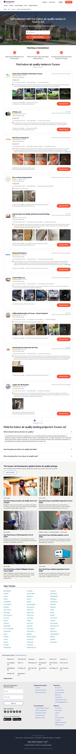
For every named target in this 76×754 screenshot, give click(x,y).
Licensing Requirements (61, 702)
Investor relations (59, 717)
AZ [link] (9, 9)
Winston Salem (31, 637)
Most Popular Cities (8, 655)
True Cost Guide (59, 690)
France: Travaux (19, 737)
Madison (52, 639)
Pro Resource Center (40, 713)
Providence (53, 602)
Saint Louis (30, 615)
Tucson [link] (13, 9)
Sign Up (68, 2)
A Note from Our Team (60, 699)
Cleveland (30, 642)
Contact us (58, 720)
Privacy (29, 742)
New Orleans (31, 593)
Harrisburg (53, 593)
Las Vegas (30, 618)
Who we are (58, 710)
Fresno (6, 599)
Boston (29, 599)
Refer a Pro (58, 695)
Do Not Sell (39, 742)
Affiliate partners (59, 725)
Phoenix (6, 593)
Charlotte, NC (22, 659)
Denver (6, 620)
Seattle (52, 637)
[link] (38, 75)
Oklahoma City (31, 647)
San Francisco (8, 615)
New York (30, 623)
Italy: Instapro (38, 737)
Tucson (6, 596)
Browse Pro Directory (40, 690)
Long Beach (7, 602)
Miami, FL (20, 663)
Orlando (6, 637)
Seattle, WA (10, 673)
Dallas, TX (42, 659)
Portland (53, 591)
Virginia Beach (54, 634)
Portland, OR (21, 668)
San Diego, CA (54, 668)
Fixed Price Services (40, 692)
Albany (29, 620)
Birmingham (7, 591)
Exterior (11, 5)
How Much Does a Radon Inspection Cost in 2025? (54, 570)
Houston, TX (63, 659)
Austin (52, 610)
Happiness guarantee (60, 722)
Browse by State (21, 655)
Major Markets (9, 586)
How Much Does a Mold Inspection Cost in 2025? (18, 536)
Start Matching (38, 37)
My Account (58, 687)
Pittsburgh (53, 599)
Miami (5, 634)
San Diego (7, 612)
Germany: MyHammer (29, 737)
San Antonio (54, 623)
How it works (58, 708)
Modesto (6, 607)
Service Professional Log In (42, 708)
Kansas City (30, 612)
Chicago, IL (31, 659)
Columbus (30, 645)
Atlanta (6, 642)
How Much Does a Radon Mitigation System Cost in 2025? (19, 570)
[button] (17, 94)
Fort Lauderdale (8, 628)
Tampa (6, 639)
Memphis (53, 604)
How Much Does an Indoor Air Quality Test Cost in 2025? (20, 502)
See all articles (10, 472)
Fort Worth (53, 618)
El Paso (52, 615)
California (34, 742)
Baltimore (30, 596)
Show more (68, 151)
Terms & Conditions (47, 745)
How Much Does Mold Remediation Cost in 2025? (54, 536)
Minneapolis (30, 607)
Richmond (53, 631)
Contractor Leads (40, 715)
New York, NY (64, 663)
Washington (7, 626)
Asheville (29, 626)
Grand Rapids (31, 604)
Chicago (6, 645)
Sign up (13, 703)
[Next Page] (48, 420)
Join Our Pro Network (40, 710)
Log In (61, 2)
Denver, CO (53, 659)
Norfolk (52, 628)
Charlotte (30, 628)
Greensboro (30, 631)
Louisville (29, 591)
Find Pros (37, 687)
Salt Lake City (54, 626)
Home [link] (5, 9)
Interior (6, 5)
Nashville (53, 607)
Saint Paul (30, 610)
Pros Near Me (58, 697)
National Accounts (40, 717)
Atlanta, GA (10, 659)
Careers (57, 713)
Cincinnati (30, 639)
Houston (52, 620)
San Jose (6, 618)
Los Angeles (7, 604)
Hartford (6, 623)
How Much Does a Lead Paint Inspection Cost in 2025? (55, 502)
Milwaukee (53, 642)
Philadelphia (54, 596)
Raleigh (29, 634)
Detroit (29, 602)
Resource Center (59, 692)
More (25, 5)
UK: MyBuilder (57, 737)
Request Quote (63, 103)
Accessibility (45, 742)
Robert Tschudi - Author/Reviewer (49, 532)
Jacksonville (7, 631)
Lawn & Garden (19, 5)
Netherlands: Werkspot (48, 737)
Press (56, 715)
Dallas (52, 612)
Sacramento (7, 610)
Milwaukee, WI (32, 663)
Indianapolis (7, 647)
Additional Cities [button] (8, 678)
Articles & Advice (32, 5)
